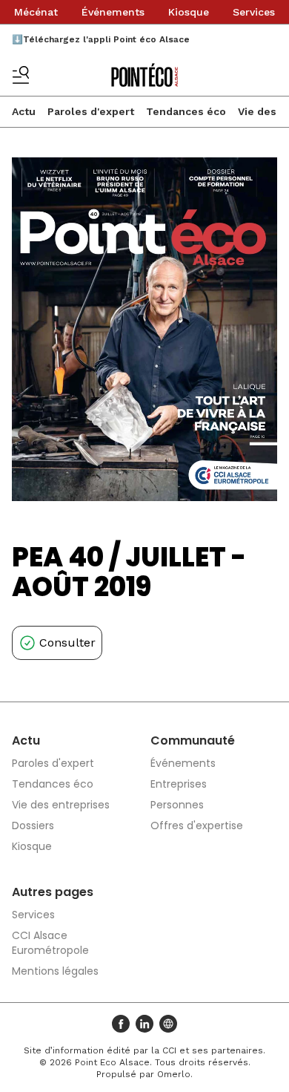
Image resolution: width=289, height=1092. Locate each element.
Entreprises (178, 784)
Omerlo (173, 1074)
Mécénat (36, 12)
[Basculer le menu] (21, 75)
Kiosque (188, 12)
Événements (113, 12)
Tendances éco (186, 111)
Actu (24, 111)
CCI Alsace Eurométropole (50, 943)
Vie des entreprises (61, 804)
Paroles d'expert (90, 111)
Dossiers (33, 825)
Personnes (177, 804)
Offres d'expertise (196, 825)
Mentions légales (55, 971)
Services (254, 12)
